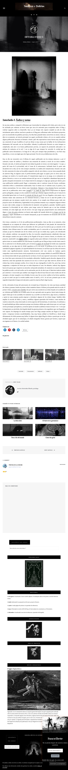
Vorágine (29, 190)
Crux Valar (16, 382)
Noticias (25, 42)
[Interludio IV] (12, 354)
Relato (47, 371)
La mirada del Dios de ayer (33, 195)
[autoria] (34, 630)
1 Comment (42, 42)
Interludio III (48, 361)
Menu (4, 8)
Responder (62, 464)
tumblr (36, 14)
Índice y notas (23, 120)
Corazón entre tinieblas (19, 290)
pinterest (34, 14)
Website (17, 392)
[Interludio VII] (33, 354)
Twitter (57, 251)
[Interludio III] (55, 354)
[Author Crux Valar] (34, 29)
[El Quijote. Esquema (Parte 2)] (34, 710)
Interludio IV (6, 361)
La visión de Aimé (39, 190)
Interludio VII (27, 361)
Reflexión (40, 371)
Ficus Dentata (49, 188)
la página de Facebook (42, 244)
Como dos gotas (13, 212)
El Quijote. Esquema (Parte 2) (14, 669)
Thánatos (41, 188)
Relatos (28, 42)
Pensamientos (30, 371)
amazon (31, 14)
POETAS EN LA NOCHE (15, 465)
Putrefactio (33, 188)
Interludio (21, 371)
